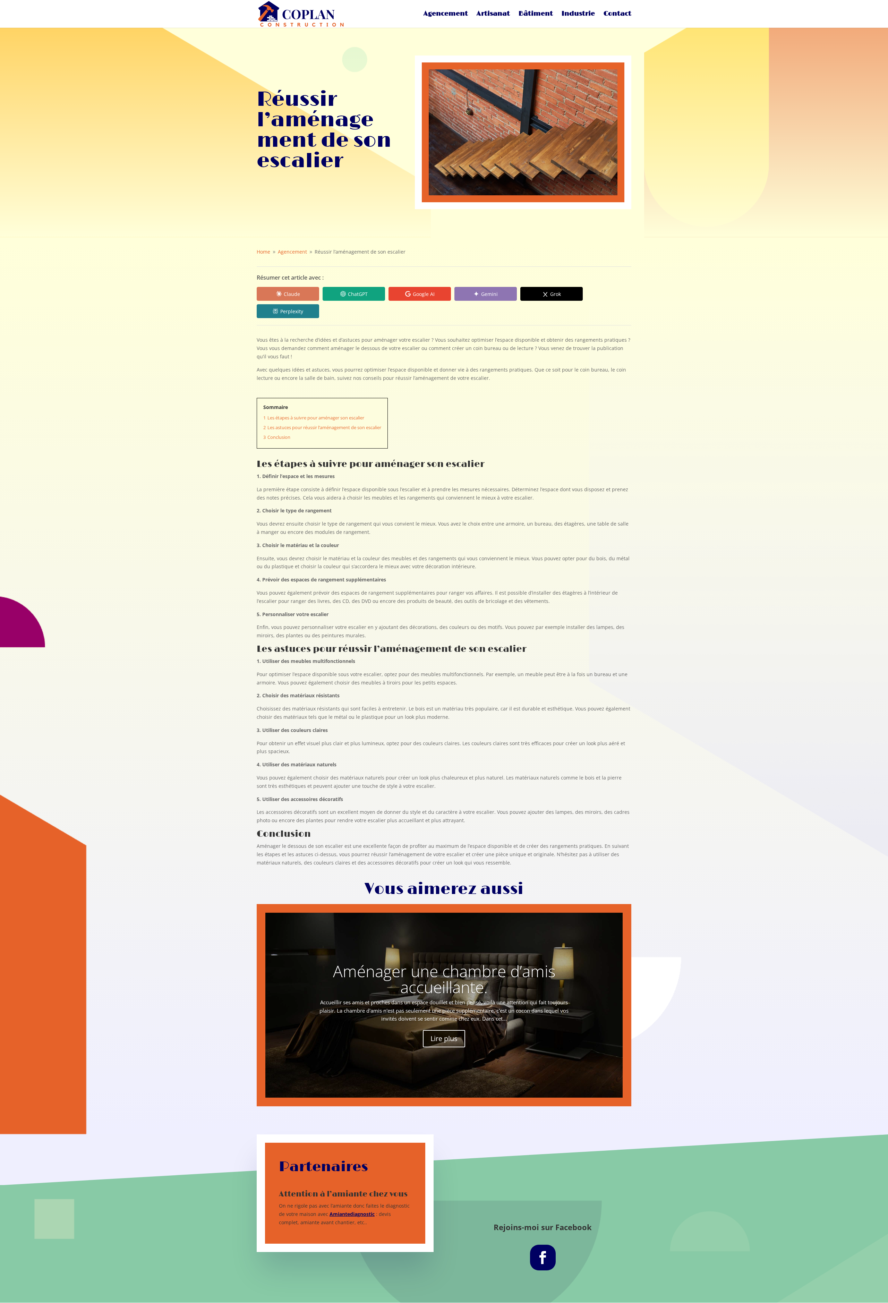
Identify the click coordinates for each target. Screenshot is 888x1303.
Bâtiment (536, 14)
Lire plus (444, 1038)
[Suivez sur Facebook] (543, 1257)
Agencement (446, 14)
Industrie (578, 14)
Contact (617, 14)
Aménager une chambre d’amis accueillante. (444, 979)
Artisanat (493, 14)
